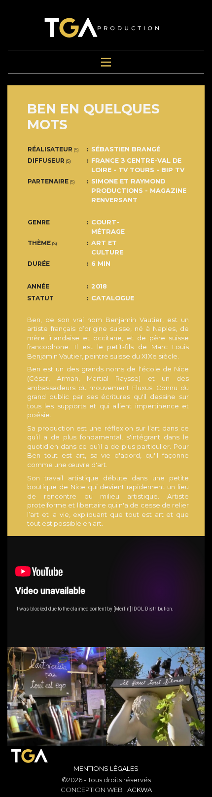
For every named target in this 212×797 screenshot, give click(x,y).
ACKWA (139, 790)
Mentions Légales (106, 768)
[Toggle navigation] (106, 61)
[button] (22, 696)
